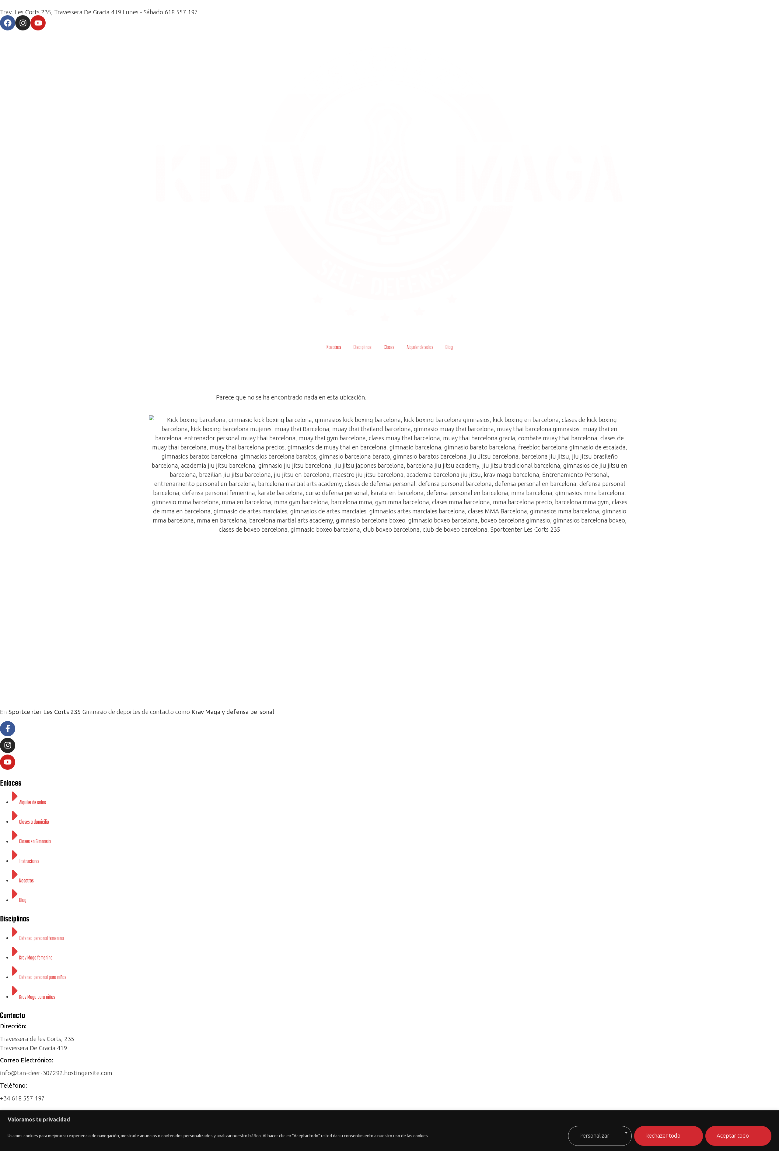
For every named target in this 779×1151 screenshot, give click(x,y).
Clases (389, 347)
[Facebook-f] (7, 728)
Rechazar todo (662, 1135)
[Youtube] (38, 22)
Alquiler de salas (420, 347)
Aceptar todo (733, 1135)
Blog (449, 347)
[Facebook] (7, 22)
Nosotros (334, 347)
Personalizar (594, 1135)
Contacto (12, 1016)
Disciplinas (362, 347)
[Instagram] (22, 22)
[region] (389, 1130)
